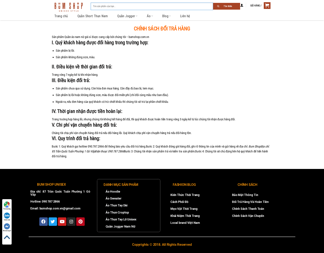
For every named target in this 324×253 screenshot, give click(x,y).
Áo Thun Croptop (117, 212)
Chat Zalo (7, 220)
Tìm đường (7, 209)
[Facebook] (43, 221)
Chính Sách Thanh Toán (248, 208)
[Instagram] (71, 221)
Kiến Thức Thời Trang (185, 195)
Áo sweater (114, 198)
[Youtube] (62, 221)
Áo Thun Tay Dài (117, 205)
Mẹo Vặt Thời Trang (183, 208)
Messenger (7, 231)
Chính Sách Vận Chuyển (248, 216)
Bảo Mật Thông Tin (245, 195)
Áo (149, 16)
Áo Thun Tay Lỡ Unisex (121, 219)
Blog (165, 16)
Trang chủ (61, 16)
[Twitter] (53, 221)
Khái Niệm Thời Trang (185, 216)
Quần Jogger (126, 16)
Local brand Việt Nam (185, 222)
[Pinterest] (80, 221)
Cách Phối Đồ (179, 202)
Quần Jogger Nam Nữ (120, 226)
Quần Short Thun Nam (92, 16)
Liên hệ (185, 16)
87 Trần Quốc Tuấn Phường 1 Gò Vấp (60, 193)
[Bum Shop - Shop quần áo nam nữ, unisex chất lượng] (69, 7)
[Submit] (226, 6)
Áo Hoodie (113, 191)
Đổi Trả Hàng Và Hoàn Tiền (250, 202)
